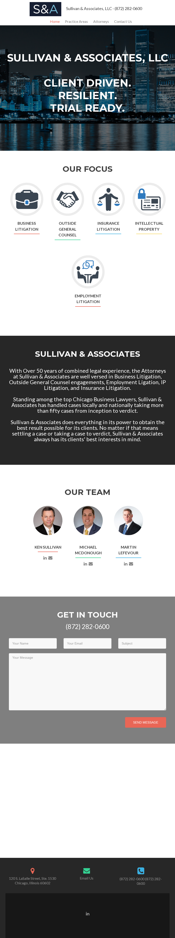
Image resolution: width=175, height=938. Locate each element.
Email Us (86, 878)
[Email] (50, 557)
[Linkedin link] (87, 913)
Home (55, 21)
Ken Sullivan (48, 547)
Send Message (145, 722)
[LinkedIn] (45, 557)
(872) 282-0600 (132, 879)
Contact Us (123, 21)
